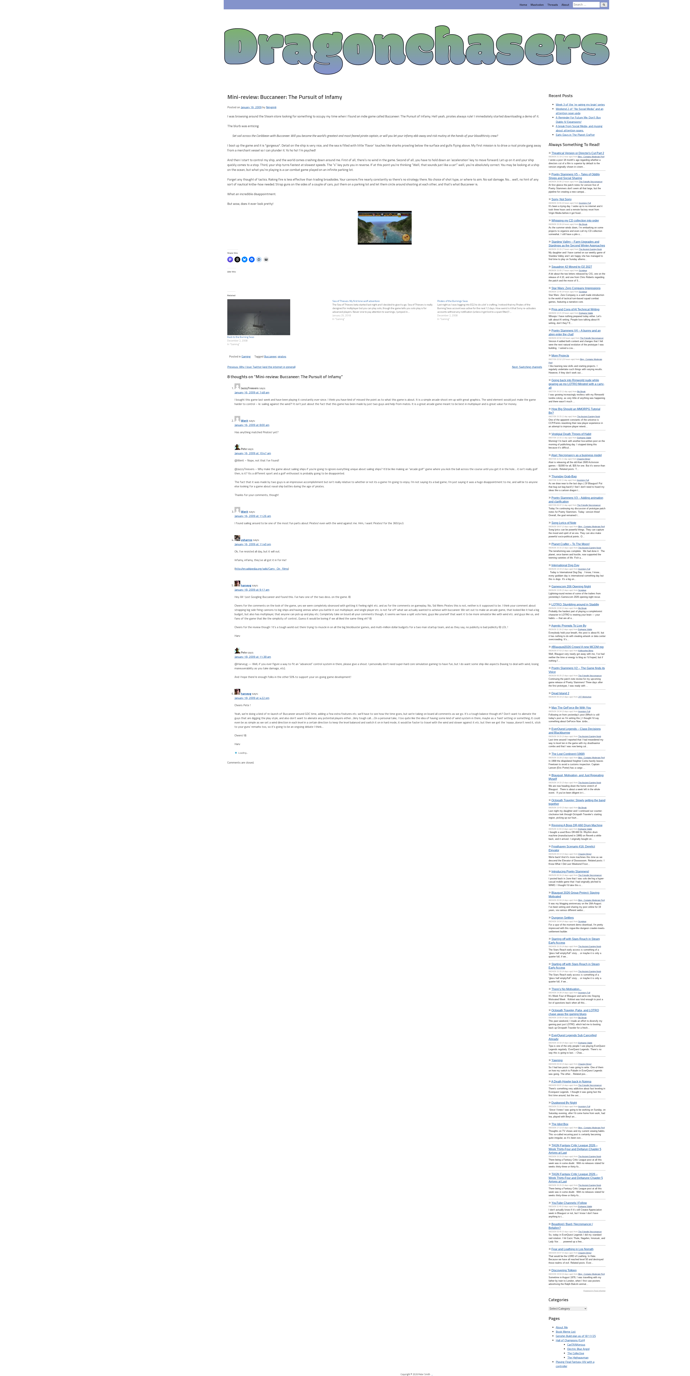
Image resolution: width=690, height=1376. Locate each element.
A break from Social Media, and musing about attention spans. (579, 128)
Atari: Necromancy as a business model (576, 455)
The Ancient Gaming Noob (590, 249)
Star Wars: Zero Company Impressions (576, 288)
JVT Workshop (584, 697)
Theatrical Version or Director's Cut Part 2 (577, 153)
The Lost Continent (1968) (568, 753)
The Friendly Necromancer (590, 182)
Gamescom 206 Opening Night (571, 586)
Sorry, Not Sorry (561, 199)
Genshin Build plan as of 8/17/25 (576, 1336)
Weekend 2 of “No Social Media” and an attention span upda (579, 111)
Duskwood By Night (564, 1102)
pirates (282, 356)
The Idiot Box (559, 1124)
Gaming (246, 356)
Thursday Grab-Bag (564, 476)
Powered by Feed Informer (594, 1291)
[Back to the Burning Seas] (278, 317)
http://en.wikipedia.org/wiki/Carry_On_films (261, 568)
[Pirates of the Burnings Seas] (489, 310)
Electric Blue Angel (578, 1349)
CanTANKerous (576, 1344)
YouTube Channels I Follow (569, 1202)
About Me (562, 1327)
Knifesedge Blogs (585, 651)
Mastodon (537, 5)
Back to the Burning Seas (240, 337)
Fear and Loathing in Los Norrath (572, 1249)
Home (523, 5)
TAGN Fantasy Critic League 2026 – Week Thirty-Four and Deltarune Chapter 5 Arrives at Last (576, 1177)
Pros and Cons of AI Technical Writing (575, 309)
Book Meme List (566, 1331)
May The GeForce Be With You (571, 707)
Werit (244, 420)
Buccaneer (270, 356)
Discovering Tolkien (564, 1270)
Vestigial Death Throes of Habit (571, 434)
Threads (552, 5)
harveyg (246, 585)
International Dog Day (565, 565)
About (565, 5)
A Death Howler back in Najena (571, 1081)
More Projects (560, 355)
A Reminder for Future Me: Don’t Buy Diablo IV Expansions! (578, 119)
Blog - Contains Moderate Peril (591, 157)
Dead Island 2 (560, 693)
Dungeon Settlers (562, 917)
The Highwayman (577, 1357)
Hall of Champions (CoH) (570, 1340)
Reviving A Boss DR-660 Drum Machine (576, 825)
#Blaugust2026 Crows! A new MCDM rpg (577, 646)
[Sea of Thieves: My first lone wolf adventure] (385, 310)
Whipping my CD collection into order (575, 220)
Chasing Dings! (583, 459)
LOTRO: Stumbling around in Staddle (575, 604)
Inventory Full (585, 203)
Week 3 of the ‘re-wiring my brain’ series (580, 104)
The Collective (575, 1353)
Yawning (557, 1060)
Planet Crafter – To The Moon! (570, 544)
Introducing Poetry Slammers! (570, 871)
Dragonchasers (416, 50)
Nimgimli (271, 107)
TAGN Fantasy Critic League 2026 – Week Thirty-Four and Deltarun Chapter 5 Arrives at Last (575, 1149)
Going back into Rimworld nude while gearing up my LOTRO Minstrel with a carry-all (576, 384)
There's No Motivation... (566, 989)
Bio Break (583, 224)
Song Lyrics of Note (563, 522)
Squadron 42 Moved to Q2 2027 (571, 266)
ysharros (246, 540)
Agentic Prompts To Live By (568, 625)
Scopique (583, 270)
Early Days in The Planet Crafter (575, 135)
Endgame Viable (586, 313)
